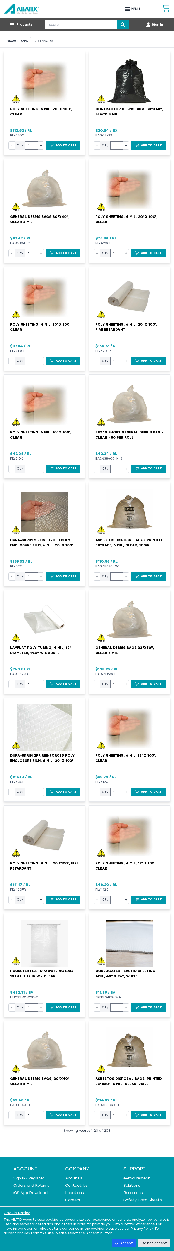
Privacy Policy (142, 1229)
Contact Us (76, 1185)
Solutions (131, 1185)
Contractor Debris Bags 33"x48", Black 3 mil (129, 111)
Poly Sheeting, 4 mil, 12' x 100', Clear (126, 866)
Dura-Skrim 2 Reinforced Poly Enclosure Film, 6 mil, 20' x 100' (41, 542)
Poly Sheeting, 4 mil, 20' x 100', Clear (126, 219)
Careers (72, 1200)
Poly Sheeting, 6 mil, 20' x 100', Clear (41, 111)
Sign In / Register (28, 1178)
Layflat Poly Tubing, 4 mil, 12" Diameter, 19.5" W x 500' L (40, 650)
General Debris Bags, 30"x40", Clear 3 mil (40, 1081)
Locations (74, 1193)
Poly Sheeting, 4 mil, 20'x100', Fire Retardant (44, 866)
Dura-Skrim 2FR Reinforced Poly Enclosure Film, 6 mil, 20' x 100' (42, 758)
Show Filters (17, 41)
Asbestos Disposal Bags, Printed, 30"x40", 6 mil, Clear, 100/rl (129, 542)
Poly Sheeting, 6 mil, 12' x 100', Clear (125, 758)
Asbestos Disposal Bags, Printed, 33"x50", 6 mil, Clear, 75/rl (129, 1081)
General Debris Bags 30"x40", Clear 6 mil (40, 219)
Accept (126, 1243)
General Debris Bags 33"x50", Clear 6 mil (124, 650)
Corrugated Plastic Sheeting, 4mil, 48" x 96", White (126, 973)
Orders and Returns (31, 1185)
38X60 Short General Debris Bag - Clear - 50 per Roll (129, 435)
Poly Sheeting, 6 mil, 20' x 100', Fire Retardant (126, 327)
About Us (74, 1178)
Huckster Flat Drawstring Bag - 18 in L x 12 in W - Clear (43, 973)
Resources (133, 1193)
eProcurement (136, 1178)
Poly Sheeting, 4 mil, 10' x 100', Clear (41, 327)
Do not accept (154, 1243)
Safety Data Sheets (142, 1200)
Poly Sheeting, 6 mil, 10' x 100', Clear (40, 435)
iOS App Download (30, 1193)
